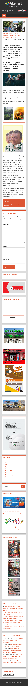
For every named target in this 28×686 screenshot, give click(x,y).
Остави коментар (14, 41)
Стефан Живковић (17, 39)
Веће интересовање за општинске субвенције (12, 200)
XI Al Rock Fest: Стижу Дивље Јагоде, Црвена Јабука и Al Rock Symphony (12, 656)
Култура (5, 41)
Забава (7, 465)
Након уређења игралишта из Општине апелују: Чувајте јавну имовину (12, 650)
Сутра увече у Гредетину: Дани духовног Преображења (13, 640)
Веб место (6, 259)
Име (5, 246)
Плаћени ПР (8, 471)
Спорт (6, 479)
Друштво (7, 460)
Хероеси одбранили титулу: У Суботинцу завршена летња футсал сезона (13, 608)
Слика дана (8, 477)
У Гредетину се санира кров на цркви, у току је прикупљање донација (12, 622)
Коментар (6, 224)
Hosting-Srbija (19, 682)
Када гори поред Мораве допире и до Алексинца (13, 204)
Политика (7, 473)
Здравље (7, 467)
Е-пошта (6, 253)
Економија (8, 463)
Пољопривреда (9, 475)
